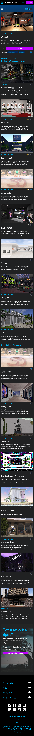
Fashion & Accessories (7, 33)
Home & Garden (5, 84)
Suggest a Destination (15, 653)
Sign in (23, 2)
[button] (10, 2)
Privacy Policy (17, 719)
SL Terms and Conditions (17, 716)
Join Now (19, 48)
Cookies (17, 722)
